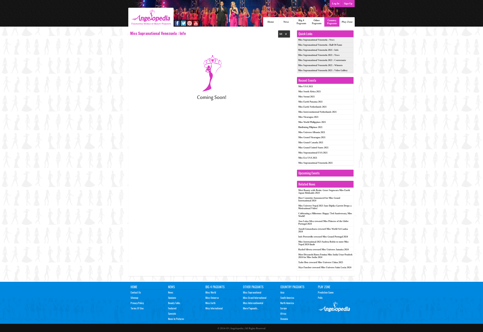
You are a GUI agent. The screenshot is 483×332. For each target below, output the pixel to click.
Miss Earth (210, 303)
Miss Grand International (254, 298)
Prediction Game (326, 292)
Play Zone (347, 21)
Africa (283, 313)
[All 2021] (284, 33)
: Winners (320, 65)
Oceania (284, 319)
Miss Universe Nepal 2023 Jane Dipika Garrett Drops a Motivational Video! (324, 207)
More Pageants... (251, 308)
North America (287, 303)
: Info (318, 50)
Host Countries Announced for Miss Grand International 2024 (319, 199)
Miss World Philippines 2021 (312, 122)
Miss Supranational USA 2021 (313, 152)
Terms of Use (137, 308)
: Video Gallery (323, 70)
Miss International (214, 308)
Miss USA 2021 (305, 86)
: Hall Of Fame (320, 45)
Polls (320, 298)
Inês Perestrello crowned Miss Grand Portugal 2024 (323, 236)
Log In (335, 3)
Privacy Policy (137, 303)
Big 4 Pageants (301, 22)
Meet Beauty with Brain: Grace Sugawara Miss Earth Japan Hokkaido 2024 (324, 191)
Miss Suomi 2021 (306, 96)
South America (287, 298)
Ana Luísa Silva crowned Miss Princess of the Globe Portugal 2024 (323, 222)
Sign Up (348, 3)
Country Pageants (332, 22)
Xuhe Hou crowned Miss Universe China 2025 (320, 262)
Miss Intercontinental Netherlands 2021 (317, 112)
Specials (172, 313)
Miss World (210, 292)
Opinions (172, 298)
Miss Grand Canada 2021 (310, 142)
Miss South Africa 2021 (309, 91)
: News (316, 40)
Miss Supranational (252, 292)
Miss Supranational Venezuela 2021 (315, 163)
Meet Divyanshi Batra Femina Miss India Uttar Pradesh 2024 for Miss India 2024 (325, 256)
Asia (282, 292)
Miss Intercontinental (253, 303)
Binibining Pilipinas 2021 (310, 127)
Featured (172, 308)
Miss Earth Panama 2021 (310, 101)
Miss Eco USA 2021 (307, 157)
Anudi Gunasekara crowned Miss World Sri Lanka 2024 (323, 230)
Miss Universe (212, 298)
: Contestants (322, 60)
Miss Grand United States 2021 (313, 147)
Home (271, 21)
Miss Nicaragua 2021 (308, 117)
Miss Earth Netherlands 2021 (312, 107)
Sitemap (134, 298)
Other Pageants (316, 22)
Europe (283, 308)
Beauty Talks (174, 303)
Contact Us (136, 292)
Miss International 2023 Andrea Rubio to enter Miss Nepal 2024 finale (323, 243)
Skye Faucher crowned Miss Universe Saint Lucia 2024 (324, 267)
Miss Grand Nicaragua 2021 (311, 137)
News (286, 21)
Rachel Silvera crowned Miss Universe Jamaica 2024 (323, 249)
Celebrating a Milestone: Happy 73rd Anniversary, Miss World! (325, 214)
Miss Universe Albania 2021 (311, 132)
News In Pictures (176, 319)
